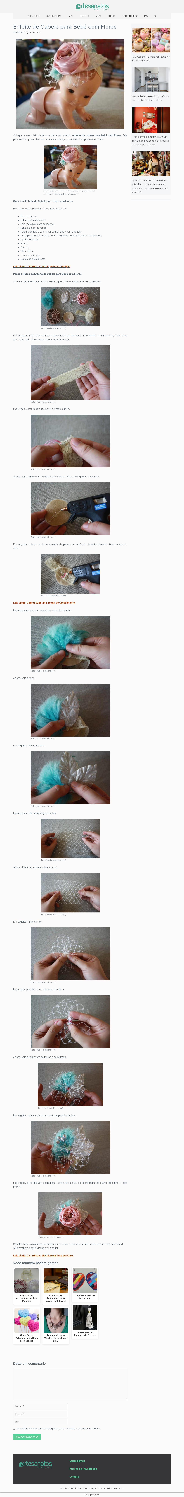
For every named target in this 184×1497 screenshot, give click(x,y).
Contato (74, 1476)
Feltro (111, 16)
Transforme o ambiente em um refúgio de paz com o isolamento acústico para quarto (150, 140)
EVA (146, 16)
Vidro (98, 16)
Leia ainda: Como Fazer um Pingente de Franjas (41, 266)
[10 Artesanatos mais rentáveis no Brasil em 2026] (151, 50)
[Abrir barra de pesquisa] (155, 16)
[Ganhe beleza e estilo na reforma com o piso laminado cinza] (151, 90)
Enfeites (85, 16)
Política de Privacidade (83, 1468)
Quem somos (77, 1460)
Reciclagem (34, 16)
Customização (53, 16)
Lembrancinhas (130, 16)
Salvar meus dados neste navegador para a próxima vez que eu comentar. (58, 1428)
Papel (71, 16)
